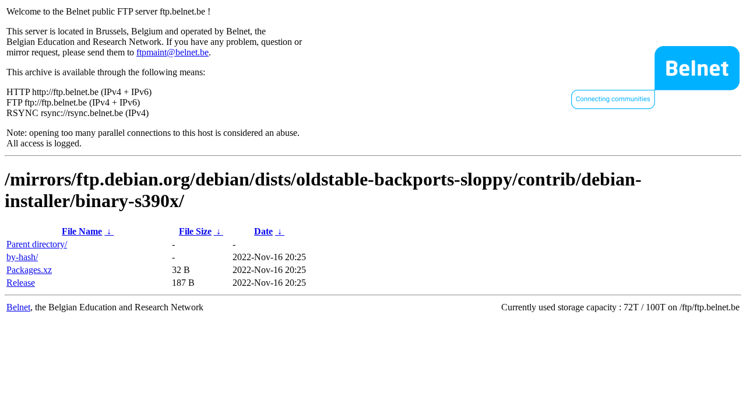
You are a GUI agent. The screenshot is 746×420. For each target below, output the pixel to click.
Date (263, 231)
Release (20, 283)
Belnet (18, 307)
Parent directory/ (36, 244)
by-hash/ (22, 257)
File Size (195, 231)
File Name (82, 231)
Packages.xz (29, 270)
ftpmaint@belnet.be (172, 52)
